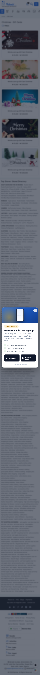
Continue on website (20, 364)
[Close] (35, 310)
